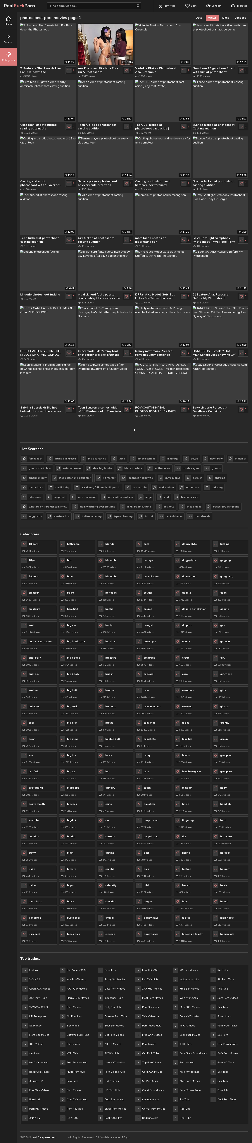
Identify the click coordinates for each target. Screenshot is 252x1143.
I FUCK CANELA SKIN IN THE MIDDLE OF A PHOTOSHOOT (40, 353)
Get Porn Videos (114, 1035)
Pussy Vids (73, 1044)
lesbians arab (189, 497)
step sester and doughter (75, 478)
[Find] (138, 6)
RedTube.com (150, 1118)
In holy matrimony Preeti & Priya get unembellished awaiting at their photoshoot (155, 353)
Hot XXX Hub (150, 979)
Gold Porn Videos (115, 988)
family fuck (35, 458)
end (166, 497)
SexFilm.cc (35, 1025)
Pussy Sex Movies (115, 979)
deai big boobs (102, 468)
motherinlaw (162, 468)
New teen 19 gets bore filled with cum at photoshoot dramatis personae (213, 70)
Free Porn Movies (228, 1044)
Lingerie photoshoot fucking (40, 294)
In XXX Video (187, 1025)
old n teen (192, 487)
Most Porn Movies (152, 998)
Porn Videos (225, 1016)
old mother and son (120, 497)
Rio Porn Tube (226, 979)
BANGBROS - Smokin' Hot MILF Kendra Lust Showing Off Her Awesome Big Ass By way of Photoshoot (214, 353)
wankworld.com (189, 998)
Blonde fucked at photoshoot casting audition (214, 183)
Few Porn (72, 1081)
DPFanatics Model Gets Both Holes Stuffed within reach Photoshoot (155, 296)
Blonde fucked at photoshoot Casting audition (214, 126)
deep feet (59, 497)
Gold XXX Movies (152, 1072)
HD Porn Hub (112, 1090)
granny (216, 468)
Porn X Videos (150, 1007)
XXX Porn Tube (38, 998)
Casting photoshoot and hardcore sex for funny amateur (152, 183)
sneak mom (194, 506)
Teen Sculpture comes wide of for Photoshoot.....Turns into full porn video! (99, 409)
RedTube (185, 1099)
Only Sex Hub (113, 1007)
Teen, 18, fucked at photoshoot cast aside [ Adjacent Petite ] (152, 126)
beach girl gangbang (226, 506)
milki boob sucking (139, 506)
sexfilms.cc (35, 1053)
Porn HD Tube (226, 1062)
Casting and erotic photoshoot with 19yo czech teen (40, 183)
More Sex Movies (39, 1035)
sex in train (140, 487)
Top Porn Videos (152, 1062)
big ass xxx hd (97, 458)
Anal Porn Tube (227, 1099)
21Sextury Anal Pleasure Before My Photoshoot (211, 296)
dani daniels (202, 516)
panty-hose (36, 487)
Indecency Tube (114, 998)
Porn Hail (34, 1099)
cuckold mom (174, 516)
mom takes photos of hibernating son (150, 240)
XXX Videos (36, 1044)
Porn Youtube (75, 1108)
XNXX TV (34, 1118)
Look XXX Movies (115, 1062)
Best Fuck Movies (39, 1072)
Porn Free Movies (228, 1025)
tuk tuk (149, 516)
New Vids (169, 6)
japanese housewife (140, 478)
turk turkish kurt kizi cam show (48, 506)
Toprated (242, 6)
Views (212, 18)
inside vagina (191, 468)
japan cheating (123, 516)
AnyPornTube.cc (76, 979)
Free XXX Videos (39, 1090)
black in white (133, 468)
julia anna (35, 497)
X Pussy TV (36, 1081)
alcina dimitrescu (65, 458)
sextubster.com (151, 1099)
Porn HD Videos (38, 1108)
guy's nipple (172, 478)
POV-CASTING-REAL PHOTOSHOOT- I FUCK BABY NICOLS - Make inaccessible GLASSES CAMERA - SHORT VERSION (155, 409)
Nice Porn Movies (190, 1081)
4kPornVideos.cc (189, 1072)
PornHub (223, 1090)
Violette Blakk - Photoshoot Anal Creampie (155, 70)
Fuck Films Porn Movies (193, 1053)
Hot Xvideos (112, 1081)
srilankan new (38, 478)
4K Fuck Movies (189, 970)
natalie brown (72, 468)
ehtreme (220, 478)
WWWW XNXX (38, 1007)
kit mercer (109, 478)
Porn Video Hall (151, 1025)
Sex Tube (223, 1007)
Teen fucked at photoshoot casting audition (97, 126)
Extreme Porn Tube (116, 1016)
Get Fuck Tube (150, 1053)
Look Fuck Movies (190, 1035)
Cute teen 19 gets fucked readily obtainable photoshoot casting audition (40, 126)
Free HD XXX (150, 970)
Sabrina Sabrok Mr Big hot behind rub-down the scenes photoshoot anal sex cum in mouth (40, 409)
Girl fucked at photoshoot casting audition (96, 240)
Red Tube (185, 1118)
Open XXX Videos (39, 988)
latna (122, 458)
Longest (216, 6)
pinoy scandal (146, 458)
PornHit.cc (110, 970)
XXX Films (185, 1044)
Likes (225, 18)
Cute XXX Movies (77, 1099)
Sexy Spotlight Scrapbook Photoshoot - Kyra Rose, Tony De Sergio (214, 240)
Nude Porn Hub (76, 1072)
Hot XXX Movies (38, 1062)
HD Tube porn (37, 1016)
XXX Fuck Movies (77, 988)
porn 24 (197, 478)
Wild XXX (72, 1053)
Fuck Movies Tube (190, 1090)
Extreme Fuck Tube (78, 1035)
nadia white (166, 487)
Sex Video (73, 1025)
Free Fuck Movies (77, 1062)
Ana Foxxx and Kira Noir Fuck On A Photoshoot (98, 70)
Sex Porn (223, 1035)
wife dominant (87, 497)
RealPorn (19, 6)
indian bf (240, 458)
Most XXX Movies (190, 1007)
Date (199, 18)
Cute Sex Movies (114, 1099)
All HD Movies (113, 1044)
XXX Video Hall (151, 1016)
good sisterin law (40, 468)
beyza (194, 458)
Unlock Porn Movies (153, 1108)
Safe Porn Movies (228, 1053)
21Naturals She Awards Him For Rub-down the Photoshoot (40, 70)
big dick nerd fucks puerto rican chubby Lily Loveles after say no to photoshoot (99, 296)
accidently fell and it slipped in (100, 487)
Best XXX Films (113, 1118)
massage (172, 458)
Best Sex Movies (114, 1025)
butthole (168, 506)
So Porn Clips (150, 1081)
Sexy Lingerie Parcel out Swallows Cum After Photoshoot (210, 409)
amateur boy (62, 516)
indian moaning (92, 516)
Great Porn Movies (153, 1090)
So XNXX (72, 1118)
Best (193, 6)
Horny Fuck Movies (78, 998)
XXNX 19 (34, 979)
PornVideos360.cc (77, 970)
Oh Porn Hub (74, 1016)
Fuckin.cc (34, 970)
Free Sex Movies (189, 988)
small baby (62, 487)
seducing (217, 487)
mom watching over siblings (97, 506)
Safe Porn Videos (228, 998)
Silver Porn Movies (115, 1108)
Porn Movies (74, 1007)
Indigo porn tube (189, 979)
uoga (148, 497)
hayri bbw (216, 458)
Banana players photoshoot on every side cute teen (97, 183)
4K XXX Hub (112, 1053)
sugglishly (35, 516)
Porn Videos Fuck (115, 1072)
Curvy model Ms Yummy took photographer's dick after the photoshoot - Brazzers (99, 353)
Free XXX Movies (190, 1016)
